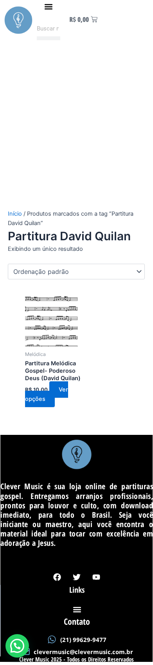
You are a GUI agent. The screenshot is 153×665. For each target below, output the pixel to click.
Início (15, 213)
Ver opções (46, 394)
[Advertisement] (76, 129)
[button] (48, 6)
